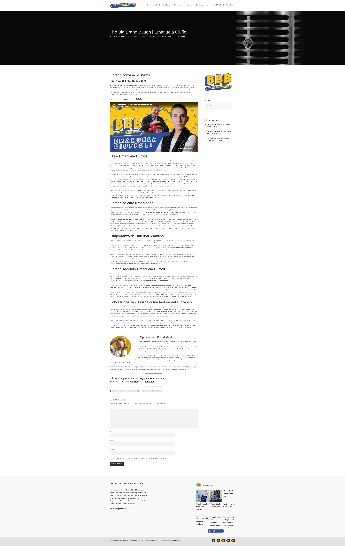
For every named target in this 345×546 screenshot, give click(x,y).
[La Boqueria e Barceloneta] (229, 509)
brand (115, 391)
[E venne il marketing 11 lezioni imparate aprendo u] (202, 496)
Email (112, 440)
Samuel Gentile (132, 490)
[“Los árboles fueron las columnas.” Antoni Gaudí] (216, 522)
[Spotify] (223, 540)
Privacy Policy (176, 540)
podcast (144, 391)
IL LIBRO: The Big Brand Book (223, 5)
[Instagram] (218, 540)
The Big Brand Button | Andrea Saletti (219, 131)
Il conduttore (189, 5)
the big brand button (155, 391)
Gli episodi (177, 5)
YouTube (139, 99)
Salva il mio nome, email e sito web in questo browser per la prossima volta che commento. (140, 458)
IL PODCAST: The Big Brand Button (159, 5)
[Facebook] (213, 540)
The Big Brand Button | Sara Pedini (218, 124)
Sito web (112, 449)
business (122, 391)
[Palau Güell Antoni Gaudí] (216, 509)
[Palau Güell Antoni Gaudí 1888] (229, 496)
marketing (136, 391)
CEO (129, 391)
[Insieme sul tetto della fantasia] (202, 509)
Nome (112, 431)
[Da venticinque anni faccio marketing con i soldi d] (216, 496)
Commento (113, 408)
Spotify (125, 99)
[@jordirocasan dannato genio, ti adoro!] (202, 522)
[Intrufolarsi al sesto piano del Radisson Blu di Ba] (229, 522)
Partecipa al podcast (203, 5)
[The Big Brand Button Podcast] (123, 5)
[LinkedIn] (233, 540)
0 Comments (182, 36)
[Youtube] (228, 540)
